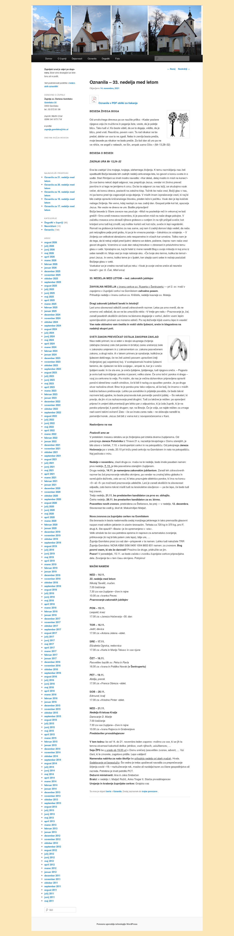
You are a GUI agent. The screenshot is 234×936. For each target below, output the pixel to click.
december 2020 (52, 488)
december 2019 (52, 531)
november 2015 (52, 709)
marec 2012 (50, 868)
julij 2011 (49, 893)
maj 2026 (49, 253)
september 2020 (52, 499)
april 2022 (49, 430)
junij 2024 (49, 336)
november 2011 (52, 879)
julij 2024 (49, 332)
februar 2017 (50, 654)
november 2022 (52, 405)
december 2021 (52, 445)
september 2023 (52, 368)
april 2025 (49, 300)
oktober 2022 (51, 408)
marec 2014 (50, 781)
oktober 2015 (51, 712)
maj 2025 (49, 296)
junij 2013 (49, 814)
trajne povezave (149, 791)
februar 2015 (50, 741)
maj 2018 (49, 600)
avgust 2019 (50, 546)
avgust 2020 (50, 502)
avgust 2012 (50, 850)
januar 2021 (50, 484)
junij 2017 (49, 640)
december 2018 (52, 575)
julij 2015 (49, 723)
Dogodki (106, 58)
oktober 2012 (51, 843)
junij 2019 (49, 553)
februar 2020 (50, 524)
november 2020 (52, 491)
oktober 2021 (51, 452)
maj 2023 (49, 383)
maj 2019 (49, 557)
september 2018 (52, 586)
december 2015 (52, 705)
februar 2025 (50, 307)
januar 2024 (50, 354)
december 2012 (52, 835)
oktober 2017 (51, 625)
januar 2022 (50, 441)
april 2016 (49, 690)
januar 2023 (50, 397)
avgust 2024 (50, 329)
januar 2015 (50, 745)
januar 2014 (50, 788)
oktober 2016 (51, 669)
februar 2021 (50, 481)
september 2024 (52, 325)
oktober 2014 (51, 756)
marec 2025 (50, 303)
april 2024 (49, 343)
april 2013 (49, 821)
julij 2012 (49, 853)
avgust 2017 (50, 633)
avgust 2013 (50, 806)
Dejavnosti (77, 58)
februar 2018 (50, 611)
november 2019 (52, 535)
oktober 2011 (51, 882)
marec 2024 (50, 347)
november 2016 (52, 665)
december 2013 (52, 792)
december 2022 (52, 401)
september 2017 (52, 629)
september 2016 (52, 672)
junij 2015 (49, 727)
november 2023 (52, 361)
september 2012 (52, 846)
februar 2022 (50, 437)
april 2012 (49, 864)
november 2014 (52, 752)
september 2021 (52, 455)
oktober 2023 (51, 365)
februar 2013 (50, 828)
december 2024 (52, 314)
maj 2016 (49, 687)
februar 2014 (50, 785)
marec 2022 (50, 434)
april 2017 (49, 647)
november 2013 (52, 795)
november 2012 (52, 839)
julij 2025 (49, 289)
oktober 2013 (51, 799)
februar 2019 (50, 567)
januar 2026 (50, 267)
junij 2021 (49, 466)
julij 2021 (49, 462)
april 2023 (49, 387)
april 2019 (49, 560)
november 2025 (52, 274)
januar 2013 (50, 832)
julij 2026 (49, 245)
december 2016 (52, 662)
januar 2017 (50, 658)
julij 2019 (49, 549)
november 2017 (52, 622)
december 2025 (52, 271)
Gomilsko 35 (50, 102)
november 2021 (52, 448)
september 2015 (52, 716)
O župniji (62, 58)
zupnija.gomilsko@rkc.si (56, 129)
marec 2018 (50, 607)
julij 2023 (49, 376)
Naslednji (184, 68)
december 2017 (52, 618)
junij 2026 (49, 249)
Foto (117, 58)
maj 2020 (49, 513)
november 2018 (52, 578)
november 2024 (52, 318)
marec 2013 (50, 824)
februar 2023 (50, 394)
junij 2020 (49, 510)
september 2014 (52, 759)
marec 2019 (50, 564)
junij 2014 (49, 770)
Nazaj (171, 68)
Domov (48, 58)
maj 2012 (49, 861)
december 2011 (52, 875)
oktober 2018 (51, 582)
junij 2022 (49, 423)
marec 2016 (50, 694)
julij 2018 (49, 593)
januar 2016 (50, 701)
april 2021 (49, 473)
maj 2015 (49, 730)
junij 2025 (49, 293)
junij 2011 (49, 897)
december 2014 (52, 748)
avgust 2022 (50, 416)
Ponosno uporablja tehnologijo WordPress (117, 924)
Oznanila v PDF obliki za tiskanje (118, 103)
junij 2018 (49, 596)
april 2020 (49, 517)
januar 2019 (50, 571)
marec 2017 (50, 651)
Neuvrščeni (50, 226)
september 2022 (52, 412)
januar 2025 (50, 311)
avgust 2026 (50, 242)
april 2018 (49, 604)
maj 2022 (49, 426)
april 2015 (49, 734)
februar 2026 (50, 264)
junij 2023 (49, 379)
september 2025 (52, 282)
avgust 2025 (50, 285)
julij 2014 (49, 766)
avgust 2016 (50, 676)
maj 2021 (49, 470)
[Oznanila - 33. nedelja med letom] (94, 103)
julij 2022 (49, 419)
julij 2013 (49, 810)
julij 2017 (49, 636)
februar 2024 (50, 350)
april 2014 (49, 777)
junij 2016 (49, 683)
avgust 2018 (50, 589)
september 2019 (52, 542)
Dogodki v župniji (53, 222)
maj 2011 (49, 900)
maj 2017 (49, 644)
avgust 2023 (50, 372)
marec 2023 (50, 390)
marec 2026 (50, 260)
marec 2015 (50, 738)
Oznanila (92, 58)
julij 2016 (49, 680)
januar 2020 (50, 528)
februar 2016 (50, 698)
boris (108, 791)
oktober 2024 (51, 322)
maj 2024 (49, 340)
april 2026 (49, 256)
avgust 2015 (50, 719)
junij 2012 (49, 857)
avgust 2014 (50, 763)
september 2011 (52, 886)
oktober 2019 (51, 539)
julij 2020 (49, 506)
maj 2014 (49, 774)
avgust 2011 (50, 889)
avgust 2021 (50, 459)
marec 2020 (50, 520)
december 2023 (52, 358)
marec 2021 (50, 477)
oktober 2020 (51, 495)
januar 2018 (50, 615)
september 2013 (52, 803)
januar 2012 (50, 871)
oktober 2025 (51, 278)
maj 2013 (49, 817)
